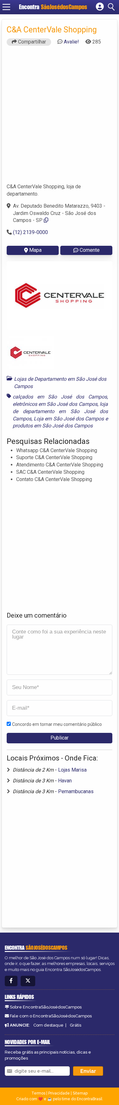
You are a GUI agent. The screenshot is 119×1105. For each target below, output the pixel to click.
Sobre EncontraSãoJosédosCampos (46, 1007)
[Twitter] (28, 981)
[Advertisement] (59, 117)
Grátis (75, 1025)
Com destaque (48, 1025)
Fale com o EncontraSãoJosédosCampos (51, 1016)
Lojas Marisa (72, 770)
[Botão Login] (100, 7)
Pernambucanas (76, 791)
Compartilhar (31, 42)
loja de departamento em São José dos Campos (60, 411)
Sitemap (80, 1093)
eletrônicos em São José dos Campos (55, 404)
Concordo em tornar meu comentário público (57, 724)
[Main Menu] (6, 7)
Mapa (35, 250)
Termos (38, 1093)
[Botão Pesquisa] (112, 7)
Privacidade (59, 1093)
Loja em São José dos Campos (69, 419)
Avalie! (71, 42)
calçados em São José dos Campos (60, 397)
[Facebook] (11, 981)
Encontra (53, 6)
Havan (65, 781)
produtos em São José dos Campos (53, 426)
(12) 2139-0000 (30, 232)
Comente (90, 250)
